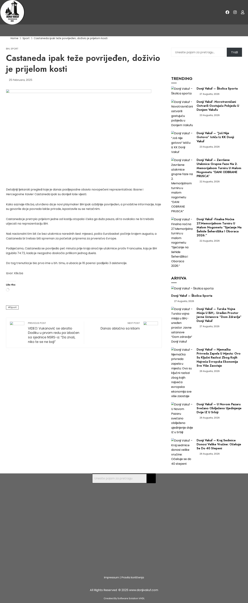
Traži (234, 52)
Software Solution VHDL (131, 598)
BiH (8, 49)
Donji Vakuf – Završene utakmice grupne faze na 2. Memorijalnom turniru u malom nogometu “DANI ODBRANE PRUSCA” (219, 168)
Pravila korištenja (132, 577)
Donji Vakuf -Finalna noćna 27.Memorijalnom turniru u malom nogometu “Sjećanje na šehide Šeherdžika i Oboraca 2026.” (219, 227)
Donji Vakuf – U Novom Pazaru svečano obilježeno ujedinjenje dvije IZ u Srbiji (219, 408)
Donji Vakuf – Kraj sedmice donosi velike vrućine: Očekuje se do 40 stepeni (219, 444)
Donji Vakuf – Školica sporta (217, 88)
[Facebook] (227, 12)
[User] (243, 12)
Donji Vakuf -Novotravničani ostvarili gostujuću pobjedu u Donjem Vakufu (218, 106)
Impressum (111, 577)
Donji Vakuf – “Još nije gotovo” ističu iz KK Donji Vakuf (215, 137)
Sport (14, 49)
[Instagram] (235, 12)
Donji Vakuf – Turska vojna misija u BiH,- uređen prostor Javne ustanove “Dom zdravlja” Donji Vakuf (219, 315)
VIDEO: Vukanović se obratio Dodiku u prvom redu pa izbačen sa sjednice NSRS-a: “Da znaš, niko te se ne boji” (53, 333)
